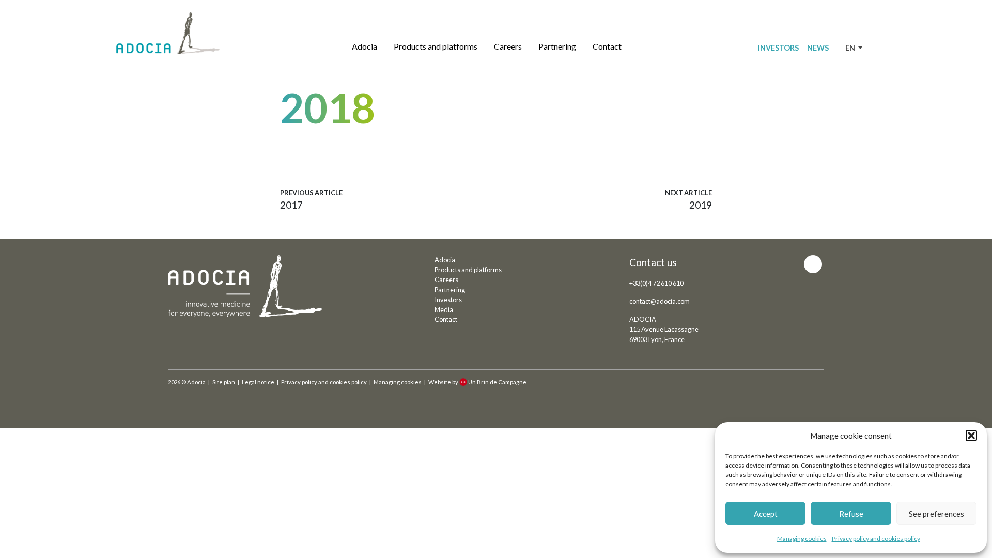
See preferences (936, 513)
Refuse (851, 513)
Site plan (223, 382)
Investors (778, 47)
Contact (607, 46)
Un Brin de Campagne (497, 382)
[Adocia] (168, 33)
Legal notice (258, 382)
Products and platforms (435, 46)
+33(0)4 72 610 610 (656, 283)
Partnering (557, 46)
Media (444, 309)
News (818, 47)
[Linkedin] (813, 264)
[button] (971, 435)
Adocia (364, 46)
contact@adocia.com (659, 301)
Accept (766, 513)
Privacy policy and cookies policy (876, 538)
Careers (508, 46)
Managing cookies (802, 538)
